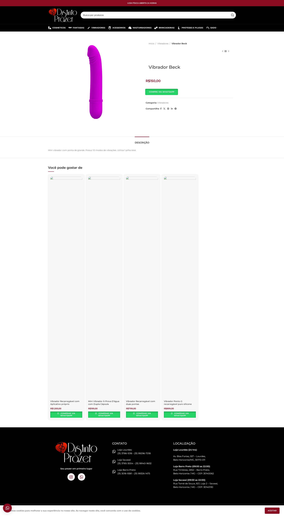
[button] (162, 92)
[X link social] (164, 109)
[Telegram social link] (176, 109)
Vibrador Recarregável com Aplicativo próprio (64, 403)
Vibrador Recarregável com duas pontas (140, 403)
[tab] (142, 141)
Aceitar (272, 510)
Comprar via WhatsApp (67, 414)
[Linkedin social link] (172, 109)
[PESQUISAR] (232, 15)
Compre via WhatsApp (161, 92)
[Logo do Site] (63, 15)
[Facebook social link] (160, 109)
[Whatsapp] (81, 477)
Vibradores (162, 43)
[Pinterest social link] (168, 109)
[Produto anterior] (222, 51)
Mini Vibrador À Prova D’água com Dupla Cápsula (103, 403)
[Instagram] (71, 477)
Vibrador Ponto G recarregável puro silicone (178, 403)
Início (151, 43)
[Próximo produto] (228, 51)
